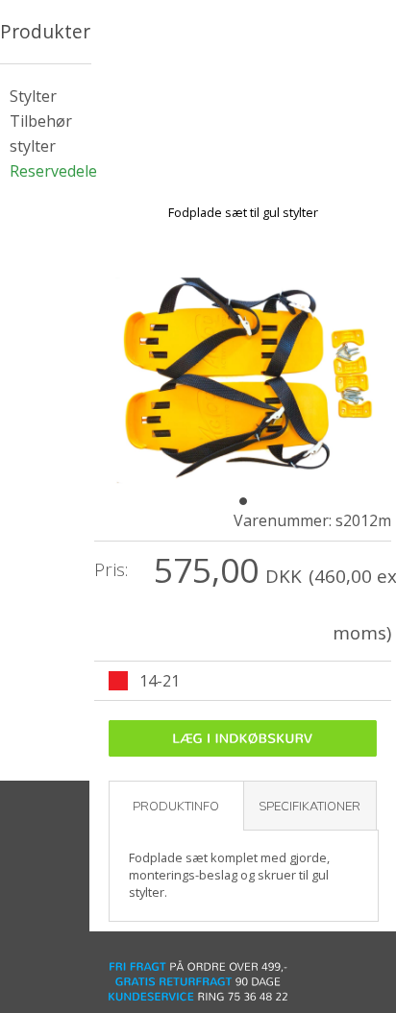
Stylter (33, 96)
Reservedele (53, 170)
